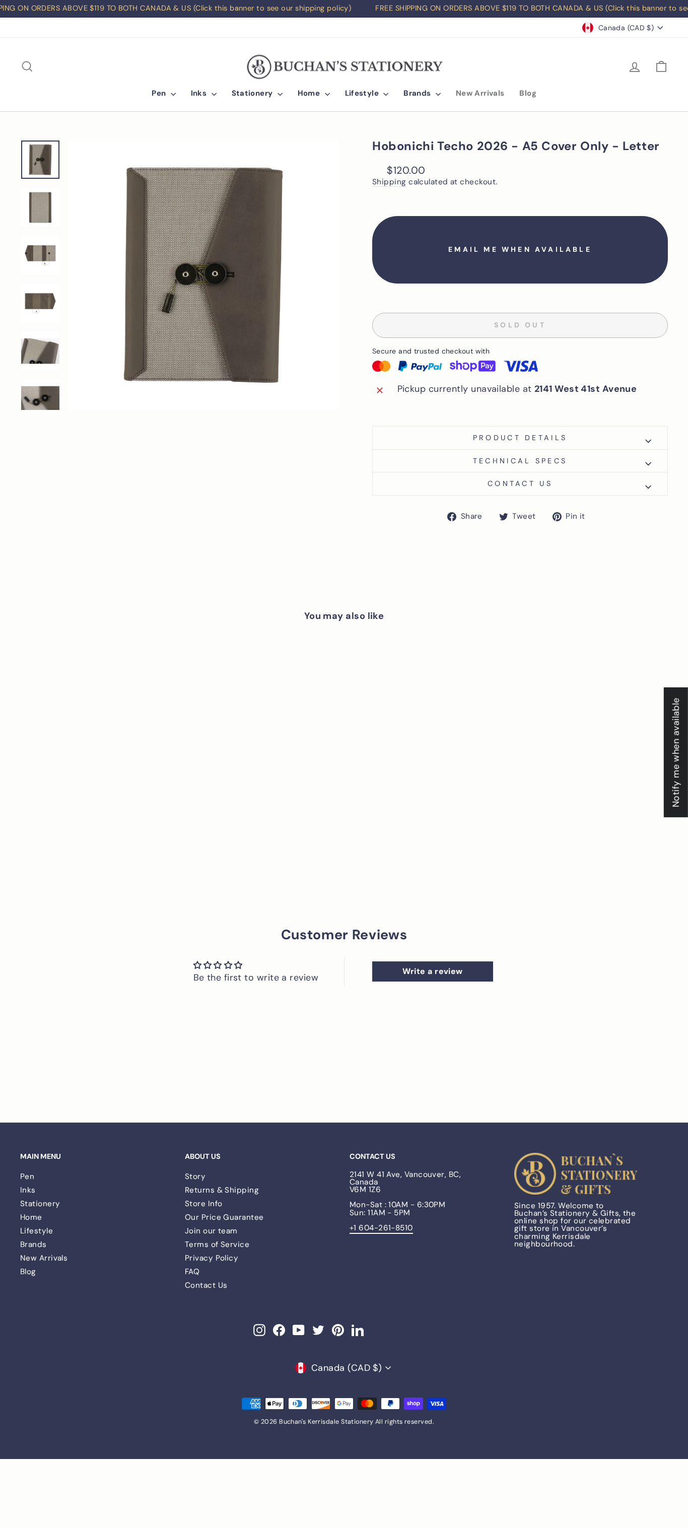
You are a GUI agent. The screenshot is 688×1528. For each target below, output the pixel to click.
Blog (527, 93)
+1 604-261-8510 (381, 1228)
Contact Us (206, 1285)
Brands (418, 93)
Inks (200, 93)
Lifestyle (363, 93)
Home (310, 93)
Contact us (520, 483)
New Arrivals (480, 93)
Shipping (389, 182)
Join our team (211, 1231)
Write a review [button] (432, 971)
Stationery (253, 93)
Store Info (204, 1204)
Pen (160, 93)
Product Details (520, 437)
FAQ (192, 1272)
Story (195, 1176)
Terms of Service (217, 1244)
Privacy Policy (211, 1258)
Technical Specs (520, 460)
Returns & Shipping (222, 1190)
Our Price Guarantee (224, 1217)
